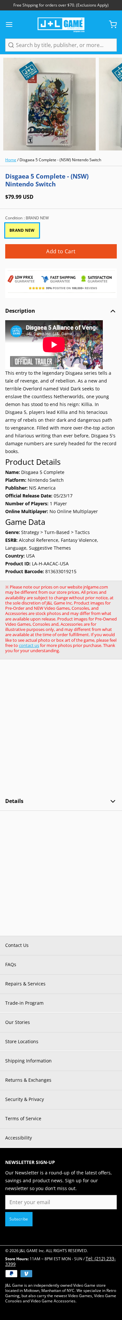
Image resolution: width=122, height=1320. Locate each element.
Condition (27, 218)
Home (10, 160)
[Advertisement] (61, 728)
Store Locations (21, 1041)
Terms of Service (23, 1118)
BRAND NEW (22, 230)
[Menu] (11, 24)
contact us (29, 645)
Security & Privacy (24, 1099)
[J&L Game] (61, 24)
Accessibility (18, 1138)
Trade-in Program (24, 1003)
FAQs (10, 964)
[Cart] (110, 24)
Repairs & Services (25, 984)
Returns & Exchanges (28, 1080)
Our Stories (17, 1022)
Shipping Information (28, 1061)
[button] (61, 251)
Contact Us (17, 945)
